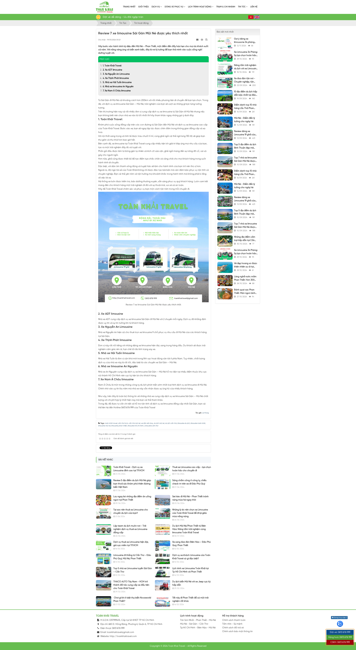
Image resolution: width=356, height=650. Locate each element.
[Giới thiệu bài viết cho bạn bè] (197, 40)
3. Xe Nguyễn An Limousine (116, 74)
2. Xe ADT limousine (112, 70)
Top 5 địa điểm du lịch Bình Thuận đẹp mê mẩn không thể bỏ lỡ (245, 147)
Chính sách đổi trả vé (233, 628)
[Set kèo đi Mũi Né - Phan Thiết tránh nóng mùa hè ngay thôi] (162, 500)
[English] (257, 17)
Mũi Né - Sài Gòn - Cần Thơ (194, 624)
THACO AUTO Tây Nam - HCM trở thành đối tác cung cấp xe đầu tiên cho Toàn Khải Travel (131, 585)
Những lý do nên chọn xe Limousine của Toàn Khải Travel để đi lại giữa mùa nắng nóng (190, 513)
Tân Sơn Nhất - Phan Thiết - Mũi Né (198, 620)
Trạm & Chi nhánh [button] (225, 7)
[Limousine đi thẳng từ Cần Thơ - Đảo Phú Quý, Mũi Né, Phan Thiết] (103, 559)
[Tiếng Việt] (251, 17)
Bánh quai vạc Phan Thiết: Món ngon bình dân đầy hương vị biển (245, 293)
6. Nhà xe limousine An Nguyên (118, 86)
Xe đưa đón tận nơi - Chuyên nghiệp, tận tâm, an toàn (244, 81)
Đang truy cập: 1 (340, 617)
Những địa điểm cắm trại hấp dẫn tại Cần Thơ (244, 240)
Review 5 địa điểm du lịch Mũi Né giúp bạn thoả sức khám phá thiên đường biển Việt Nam (132, 483)
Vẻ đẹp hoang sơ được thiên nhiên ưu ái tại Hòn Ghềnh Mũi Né (245, 266)
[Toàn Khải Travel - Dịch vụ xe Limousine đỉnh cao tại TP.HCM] (103, 471)
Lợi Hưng (205, 413)
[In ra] (202, 40)
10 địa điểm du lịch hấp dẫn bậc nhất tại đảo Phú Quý (245, 95)
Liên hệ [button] (253, 7)
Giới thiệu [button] (143, 7)
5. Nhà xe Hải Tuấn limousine (117, 82)
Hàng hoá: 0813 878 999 (340, 637)
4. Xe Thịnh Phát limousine (116, 78)
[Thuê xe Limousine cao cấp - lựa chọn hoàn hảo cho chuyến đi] (162, 471)
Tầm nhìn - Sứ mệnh (232, 624)
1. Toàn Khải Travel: (112, 66)
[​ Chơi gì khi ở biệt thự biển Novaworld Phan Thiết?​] (103, 601)
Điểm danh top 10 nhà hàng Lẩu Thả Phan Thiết (245, 108)
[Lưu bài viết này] (207, 40)
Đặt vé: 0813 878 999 (340, 632)
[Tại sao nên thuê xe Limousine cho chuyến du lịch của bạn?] (103, 513)
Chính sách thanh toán (233, 620)
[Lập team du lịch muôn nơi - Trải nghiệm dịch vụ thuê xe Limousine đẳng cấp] (103, 529)
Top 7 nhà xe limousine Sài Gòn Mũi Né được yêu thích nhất (245, 161)
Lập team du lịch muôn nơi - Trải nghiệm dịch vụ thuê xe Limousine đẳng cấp (130, 529)
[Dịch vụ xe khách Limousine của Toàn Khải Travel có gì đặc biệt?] (162, 559)
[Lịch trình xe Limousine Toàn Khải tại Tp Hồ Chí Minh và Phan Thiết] (162, 572)
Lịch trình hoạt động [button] (200, 7)
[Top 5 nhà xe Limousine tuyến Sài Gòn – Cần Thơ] (103, 572)
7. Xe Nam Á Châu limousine (117, 91)
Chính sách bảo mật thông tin (237, 631)
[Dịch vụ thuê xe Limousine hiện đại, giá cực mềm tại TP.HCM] (103, 545)
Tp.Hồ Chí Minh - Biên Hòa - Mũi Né (198, 628)
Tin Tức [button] (242, 7)
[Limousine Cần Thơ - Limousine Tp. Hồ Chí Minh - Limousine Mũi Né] (104, 7)
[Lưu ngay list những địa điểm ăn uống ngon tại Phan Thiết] (103, 500)
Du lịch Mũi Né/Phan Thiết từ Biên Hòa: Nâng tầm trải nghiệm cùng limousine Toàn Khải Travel (189, 529)
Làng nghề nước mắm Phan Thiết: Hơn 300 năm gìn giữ (245, 279)
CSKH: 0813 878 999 (340, 642)
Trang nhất (129, 7)
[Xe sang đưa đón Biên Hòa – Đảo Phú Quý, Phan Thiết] (162, 545)
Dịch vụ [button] (156, 7)
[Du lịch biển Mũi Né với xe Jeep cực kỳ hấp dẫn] (162, 585)
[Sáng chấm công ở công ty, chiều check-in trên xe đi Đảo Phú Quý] (162, 484)
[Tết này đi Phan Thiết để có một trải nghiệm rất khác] (162, 601)
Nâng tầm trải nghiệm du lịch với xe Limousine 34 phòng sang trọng (246, 68)
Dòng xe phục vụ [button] (174, 7)
